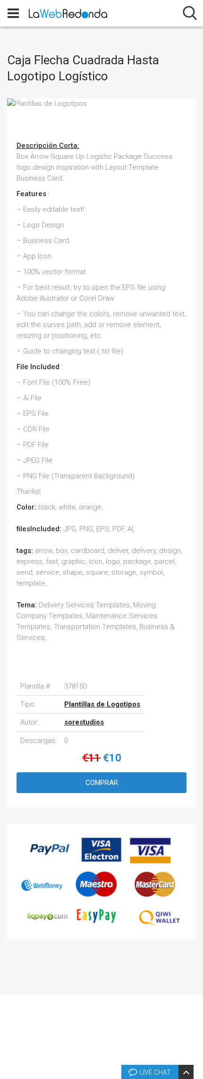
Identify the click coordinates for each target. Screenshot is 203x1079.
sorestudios (84, 722)
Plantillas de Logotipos (102, 704)
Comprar (101, 782)
